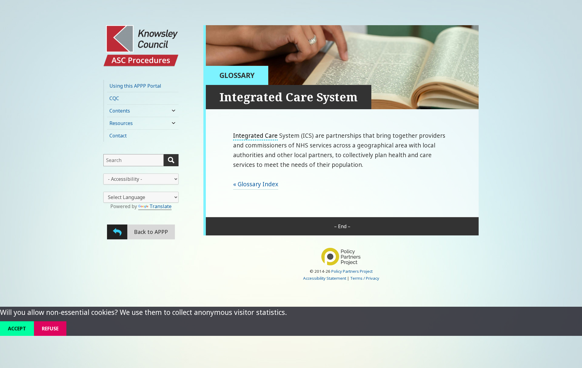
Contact (118, 135)
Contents (119, 110)
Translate (160, 206)
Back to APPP (151, 231)
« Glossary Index (255, 184)
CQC (114, 98)
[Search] (171, 160)
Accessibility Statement (324, 278)
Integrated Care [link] (255, 136)
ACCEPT (17, 328)
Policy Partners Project (352, 271)
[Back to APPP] (117, 232)
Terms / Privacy (364, 278)
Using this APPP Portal (135, 86)
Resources (121, 123)
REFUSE (50, 328)
